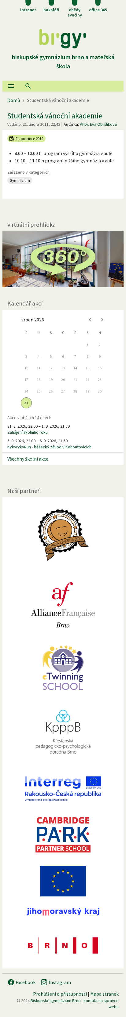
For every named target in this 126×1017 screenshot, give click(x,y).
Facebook (25, 982)
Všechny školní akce (27, 459)
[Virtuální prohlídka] (63, 259)
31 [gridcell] (26, 402)
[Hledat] (28, 86)
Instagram (59, 982)
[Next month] (102, 319)
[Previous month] (90, 319)
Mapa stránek (104, 994)
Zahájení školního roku (27, 432)
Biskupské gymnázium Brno (56, 1000)
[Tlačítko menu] (11, 86)
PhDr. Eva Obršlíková (98, 124)
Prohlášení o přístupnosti (60, 994)
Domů (13, 100)
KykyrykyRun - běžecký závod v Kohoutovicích (49, 447)
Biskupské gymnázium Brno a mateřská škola (63, 61)
